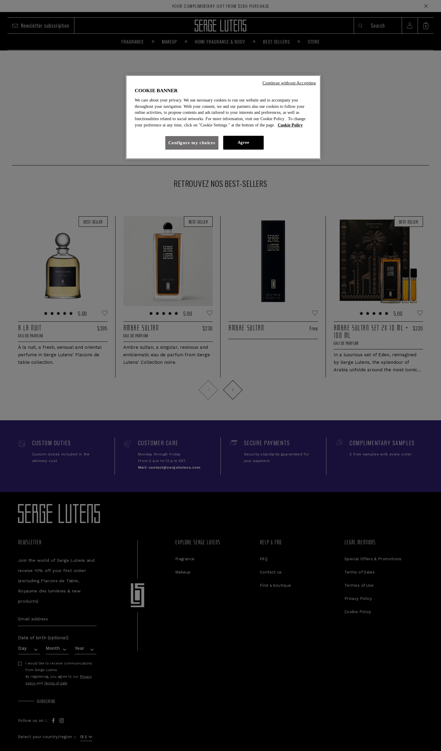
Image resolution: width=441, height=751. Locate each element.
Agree (243, 142)
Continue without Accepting (289, 83)
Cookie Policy (290, 125)
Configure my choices (191, 142)
